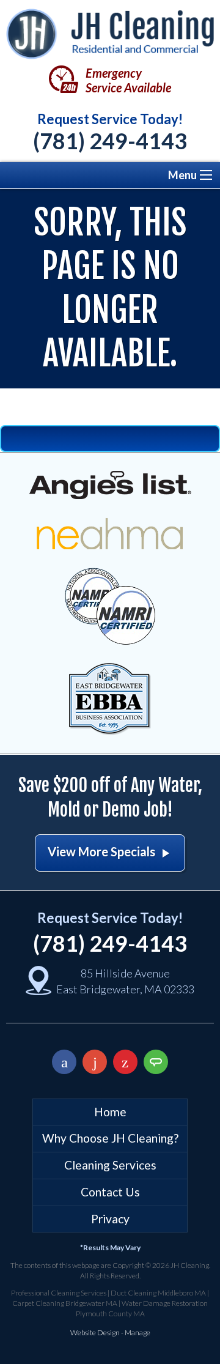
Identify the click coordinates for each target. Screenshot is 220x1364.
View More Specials (110, 852)
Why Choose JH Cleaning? (110, 1138)
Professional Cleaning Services (58, 1292)
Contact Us (110, 1192)
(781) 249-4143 (110, 140)
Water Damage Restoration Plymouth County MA (142, 1308)
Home (110, 1112)
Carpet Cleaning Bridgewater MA (64, 1303)
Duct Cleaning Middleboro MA (158, 1292)
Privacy (110, 1219)
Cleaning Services (110, 1165)
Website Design (95, 1332)
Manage (137, 1332)
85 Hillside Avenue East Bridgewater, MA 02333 (125, 980)
